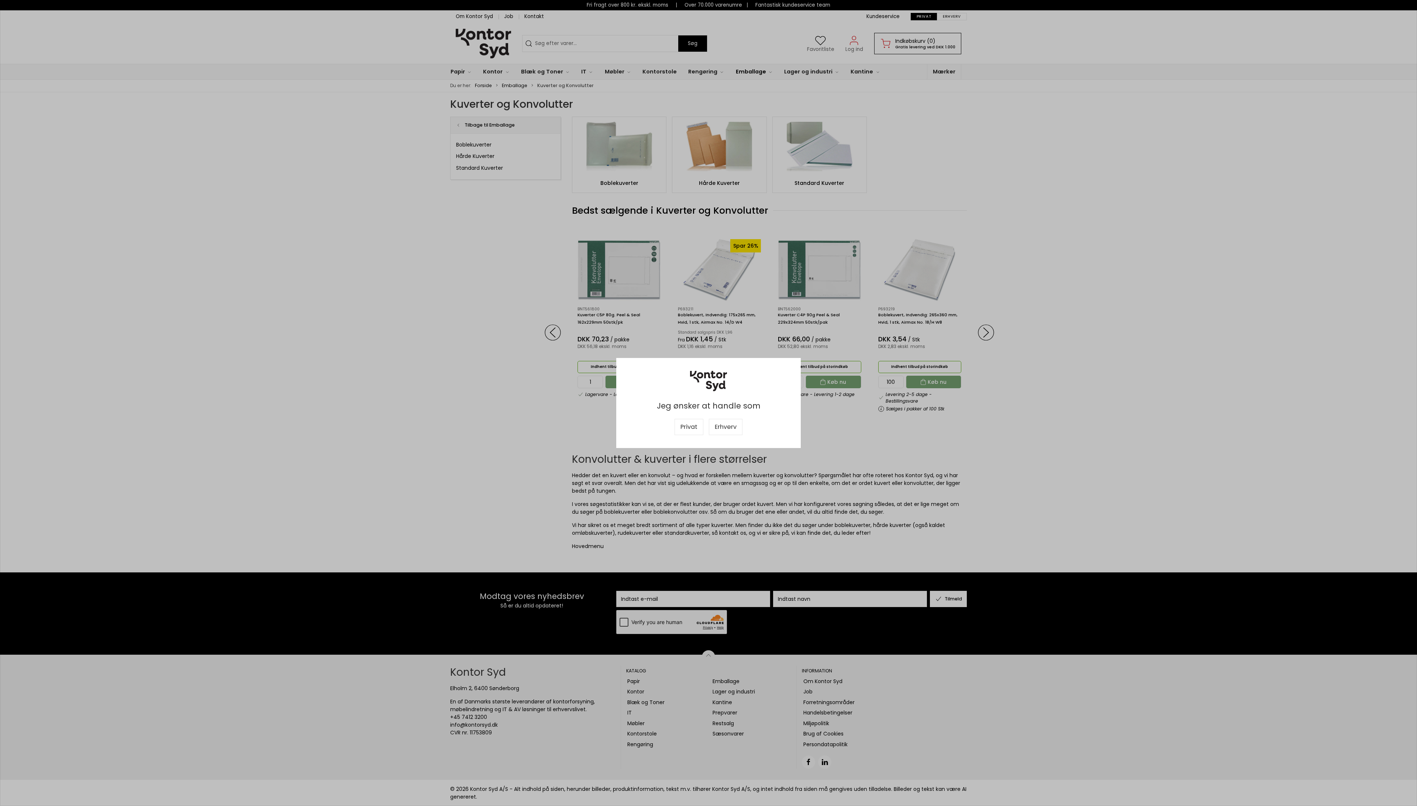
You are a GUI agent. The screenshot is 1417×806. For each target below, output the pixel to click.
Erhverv (726, 427)
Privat (688, 427)
